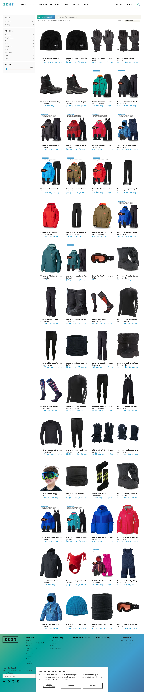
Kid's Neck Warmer (75, 494)
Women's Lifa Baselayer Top (80, 407)
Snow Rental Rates (49, 4)
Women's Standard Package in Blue (83, 276)
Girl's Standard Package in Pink (108, 145)
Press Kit (30, 658)
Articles (30, 653)
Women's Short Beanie (76, 58)
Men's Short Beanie (49, 58)
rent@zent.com (126, 643)
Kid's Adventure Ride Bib (130, 407)
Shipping (53, 645)
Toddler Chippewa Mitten (129, 450)
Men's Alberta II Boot (77, 319)
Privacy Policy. (60, 679)
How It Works (72, 4)
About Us (30, 656)
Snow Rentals (26, 4)
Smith (16, 55)
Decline (92, 686)
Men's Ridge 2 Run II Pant (53, 319)
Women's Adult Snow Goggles (105, 276)
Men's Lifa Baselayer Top (130, 319)
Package (16, 24)
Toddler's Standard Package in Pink (110, 581)
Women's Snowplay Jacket (52, 232)
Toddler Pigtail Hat (76, 581)
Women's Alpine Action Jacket (55, 276)
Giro (16, 58)
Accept (71, 686)
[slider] (6, 69)
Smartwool (16, 46)
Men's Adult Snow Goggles (130, 624)
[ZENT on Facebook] (18, 681)
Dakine (16, 49)
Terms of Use (55, 648)
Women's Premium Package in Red (107, 189)
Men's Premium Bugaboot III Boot (82, 102)
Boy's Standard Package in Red (81, 145)
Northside (16, 44)
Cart (129, 4)
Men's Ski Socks (100, 319)
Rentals (29, 640)
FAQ (86, 4)
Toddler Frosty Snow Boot (130, 276)
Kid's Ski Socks (100, 494)
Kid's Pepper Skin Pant (77, 450)
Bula (16, 41)
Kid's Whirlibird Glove (103, 450)
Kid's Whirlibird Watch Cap (80, 624)
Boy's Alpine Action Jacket (105, 537)
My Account (54, 640)
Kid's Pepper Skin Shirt (52, 450)
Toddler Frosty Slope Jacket (54, 624)
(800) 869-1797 (126, 640)
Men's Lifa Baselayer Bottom (54, 363)
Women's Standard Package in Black (57, 145)
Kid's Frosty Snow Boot (129, 494)
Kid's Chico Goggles (50, 494)
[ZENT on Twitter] (4, 681)
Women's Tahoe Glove (102, 58)
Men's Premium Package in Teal (107, 102)
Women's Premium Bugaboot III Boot (57, 102)
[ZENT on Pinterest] (9, 681)
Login (119, 4)
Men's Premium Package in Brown (82, 189)
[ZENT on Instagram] (13, 681)
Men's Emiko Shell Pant (77, 232)
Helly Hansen (16, 38)
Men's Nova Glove (125, 58)
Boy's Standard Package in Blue (56, 537)
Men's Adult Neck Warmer (104, 624)
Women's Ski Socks (49, 407)
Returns (52, 643)
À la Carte (16, 22)
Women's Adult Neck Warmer (79, 363)
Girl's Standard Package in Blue (82, 537)
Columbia (16, 35)
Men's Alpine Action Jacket (54, 581)
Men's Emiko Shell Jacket (104, 232)
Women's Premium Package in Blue (56, 189)
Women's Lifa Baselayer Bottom (107, 407)
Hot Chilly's (16, 52)
